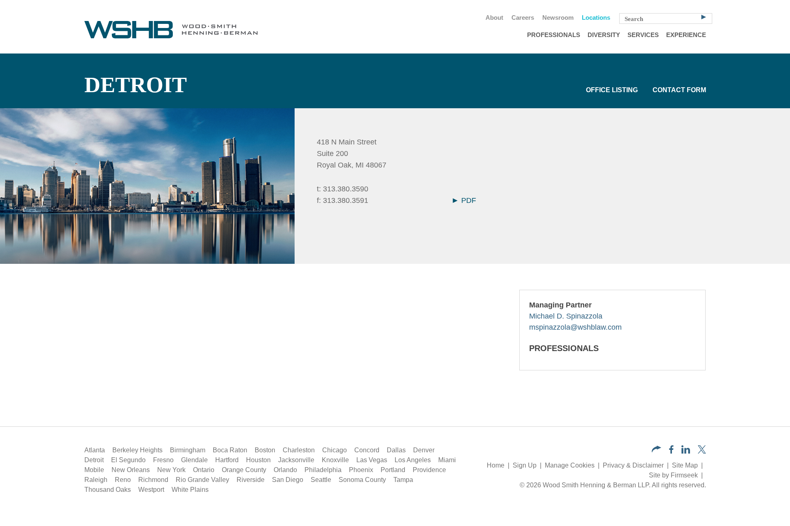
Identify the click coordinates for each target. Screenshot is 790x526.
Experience (686, 35)
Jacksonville (296, 459)
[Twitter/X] (702, 451)
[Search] (703, 16)
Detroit (94, 459)
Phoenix (361, 469)
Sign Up (525, 465)
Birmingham (187, 450)
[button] (656, 450)
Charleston (299, 450)
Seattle (321, 479)
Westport (151, 489)
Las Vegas (371, 459)
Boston (265, 450)
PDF (467, 200)
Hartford (227, 459)
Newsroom (558, 17)
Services (643, 35)
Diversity (604, 35)
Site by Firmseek (673, 475)
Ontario (203, 469)
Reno (123, 479)
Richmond (153, 479)
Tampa (403, 479)
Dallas (396, 450)
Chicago (334, 450)
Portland (393, 469)
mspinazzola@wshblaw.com (575, 327)
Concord (366, 450)
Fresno (163, 459)
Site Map (685, 465)
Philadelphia (323, 469)
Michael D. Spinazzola (565, 316)
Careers (522, 17)
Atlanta (94, 450)
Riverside (251, 479)
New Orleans (131, 469)
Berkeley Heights (137, 450)
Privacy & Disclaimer (633, 465)
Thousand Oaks (107, 489)
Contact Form (679, 89)
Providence (429, 469)
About (494, 17)
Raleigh (95, 479)
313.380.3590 (345, 189)
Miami (447, 459)
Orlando (285, 469)
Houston (258, 459)
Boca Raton (230, 450)
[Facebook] (671, 451)
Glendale (194, 459)
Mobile (94, 469)
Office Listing (612, 89)
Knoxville (335, 459)
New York (171, 469)
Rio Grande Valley (202, 479)
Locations (596, 17)
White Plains (190, 489)
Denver (423, 450)
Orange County (244, 469)
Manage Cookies (570, 465)
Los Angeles (413, 459)
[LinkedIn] (685, 451)
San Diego (287, 479)
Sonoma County (362, 479)
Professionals (553, 35)
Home (495, 465)
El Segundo (128, 459)
